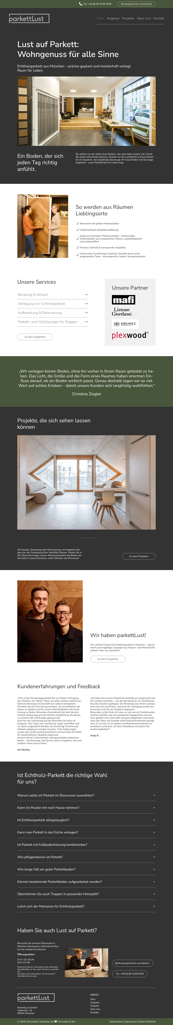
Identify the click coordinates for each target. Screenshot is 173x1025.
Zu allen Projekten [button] (139, 556)
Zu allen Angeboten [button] (35, 336)
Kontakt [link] (158, 19)
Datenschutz (116, 1021)
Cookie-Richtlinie (147, 1021)
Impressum (130, 1021)
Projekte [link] (128, 19)
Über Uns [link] (144, 19)
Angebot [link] (113, 19)
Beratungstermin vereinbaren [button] (136, 4)
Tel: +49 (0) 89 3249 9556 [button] (130, 973)
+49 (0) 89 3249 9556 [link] (99, 4)
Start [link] (100, 19)
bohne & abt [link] (68, 1021)
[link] (80, 4)
